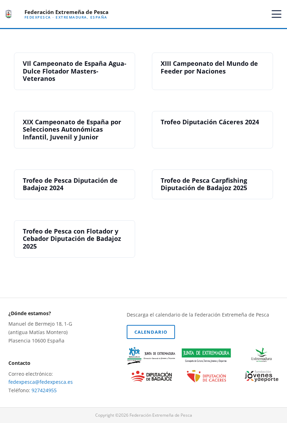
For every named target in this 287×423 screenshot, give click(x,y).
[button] (276, 14)
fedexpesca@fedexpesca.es (40, 382)
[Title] (9, 14)
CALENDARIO (150, 332)
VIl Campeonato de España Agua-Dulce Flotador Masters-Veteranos (74, 71)
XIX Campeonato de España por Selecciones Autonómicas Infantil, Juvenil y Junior (72, 129)
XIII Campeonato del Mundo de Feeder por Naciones (209, 67)
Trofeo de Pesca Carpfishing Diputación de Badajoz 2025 (204, 184)
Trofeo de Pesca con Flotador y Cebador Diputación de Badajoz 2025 (72, 238)
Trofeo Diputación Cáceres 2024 (210, 122)
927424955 (44, 390)
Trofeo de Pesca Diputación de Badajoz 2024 (70, 184)
